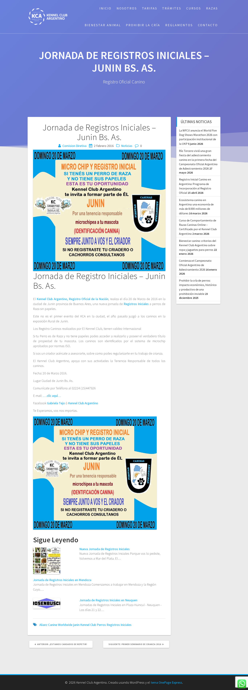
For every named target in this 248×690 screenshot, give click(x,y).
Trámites (171, 8)
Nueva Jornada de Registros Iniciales (104, 549)
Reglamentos (179, 25)
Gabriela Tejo (56, 403)
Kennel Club (88, 625)
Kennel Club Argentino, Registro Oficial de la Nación (72, 299)
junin (76, 625)
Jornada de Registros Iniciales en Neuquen (108, 600)
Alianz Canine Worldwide (55, 625)
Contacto (208, 25)
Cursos (193, 8)
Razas (212, 8)
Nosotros (127, 8)
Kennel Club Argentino (83, 403)
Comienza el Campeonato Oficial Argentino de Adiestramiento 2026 (195, 265)
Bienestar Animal (103, 25)
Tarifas (149, 8)
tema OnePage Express (166, 682)
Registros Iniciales (136, 304)
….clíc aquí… (52, 396)
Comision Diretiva (74, 146)
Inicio (105, 8)
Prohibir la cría (143, 25)
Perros (101, 625)
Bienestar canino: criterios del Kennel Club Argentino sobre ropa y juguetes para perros (197, 245)
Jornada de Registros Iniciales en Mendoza (62, 580)
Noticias (126, 146)
